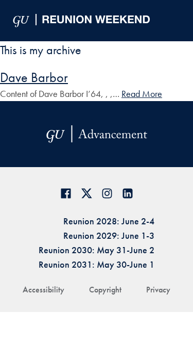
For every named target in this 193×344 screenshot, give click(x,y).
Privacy (158, 289)
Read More (141, 94)
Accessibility (43, 289)
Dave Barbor (34, 77)
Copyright (105, 289)
